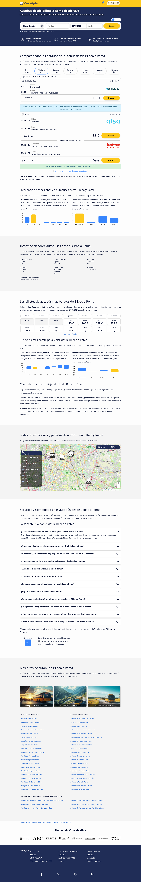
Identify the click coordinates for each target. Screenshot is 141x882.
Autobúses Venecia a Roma (79, 789)
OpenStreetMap (109, 490)
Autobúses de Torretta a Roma (81, 786)
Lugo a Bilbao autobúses (29, 745)
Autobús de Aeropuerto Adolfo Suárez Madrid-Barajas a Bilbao (43, 801)
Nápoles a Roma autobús (79, 763)
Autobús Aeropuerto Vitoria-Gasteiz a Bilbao (36, 808)
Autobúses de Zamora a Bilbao (31, 782)
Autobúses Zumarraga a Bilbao (32, 789)
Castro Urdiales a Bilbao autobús (32, 730)
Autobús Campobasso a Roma (81, 741)
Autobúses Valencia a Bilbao (31, 778)
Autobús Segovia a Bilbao (30, 760)
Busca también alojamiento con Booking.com (37, 31)
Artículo (91, 858)
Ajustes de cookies (67, 858)
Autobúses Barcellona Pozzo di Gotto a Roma (86, 737)
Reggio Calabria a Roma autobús (82, 778)
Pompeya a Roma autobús (79, 771)
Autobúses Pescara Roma (79, 767)
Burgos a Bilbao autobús (29, 726)
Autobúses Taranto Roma (79, 782)
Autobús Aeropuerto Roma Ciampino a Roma (86, 804)
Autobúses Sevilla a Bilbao (30, 763)
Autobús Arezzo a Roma (78, 726)
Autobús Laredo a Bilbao (29, 734)
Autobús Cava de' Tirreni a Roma (81, 745)
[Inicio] (29, 3)
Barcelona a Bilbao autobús (30, 722)
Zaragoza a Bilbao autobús (30, 786)
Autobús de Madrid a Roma (80, 756)
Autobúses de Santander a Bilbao (32, 752)
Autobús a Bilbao (52, 822)
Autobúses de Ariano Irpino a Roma (83, 730)
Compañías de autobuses (41, 861)
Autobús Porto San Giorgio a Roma (82, 774)
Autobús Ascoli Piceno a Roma (81, 734)
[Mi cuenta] (102, 3)
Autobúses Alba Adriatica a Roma (82, 719)
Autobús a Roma (65, 822)
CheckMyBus (24, 822)
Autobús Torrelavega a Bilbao (31, 774)
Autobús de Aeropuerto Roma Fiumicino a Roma (87, 808)
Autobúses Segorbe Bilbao (30, 756)
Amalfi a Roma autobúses (79, 722)
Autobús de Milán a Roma (79, 760)
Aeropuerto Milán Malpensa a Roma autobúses (87, 801)
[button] (88, 481)
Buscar (111, 98)
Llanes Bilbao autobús (29, 737)
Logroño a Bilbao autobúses (31, 741)
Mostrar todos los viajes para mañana (72, 171)
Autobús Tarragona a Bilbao (31, 771)
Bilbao (102, 447)
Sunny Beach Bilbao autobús (31, 767)
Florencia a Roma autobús (79, 748)
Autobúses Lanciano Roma (79, 752)
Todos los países (94, 861)
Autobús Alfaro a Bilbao (29, 719)
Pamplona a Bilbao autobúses (31, 748)
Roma (115, 447)
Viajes (61, 861)
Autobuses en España (37, 822)
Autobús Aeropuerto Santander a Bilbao (35, 804)
